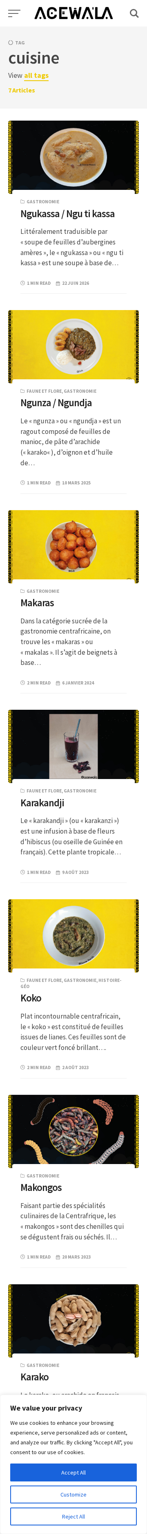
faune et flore (44, 391)
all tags (36, 75)
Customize (73, 1494)
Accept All (73, 1472)
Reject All (73, 1516)
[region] (73, 1464)
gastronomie (43, 202)
